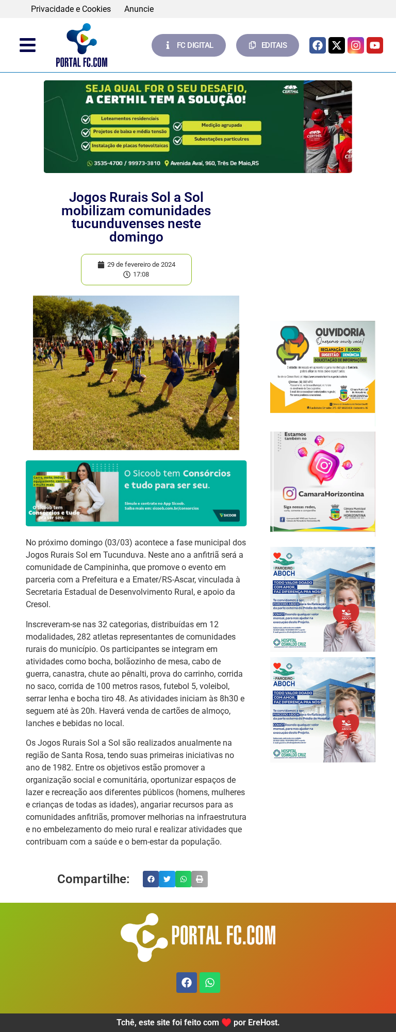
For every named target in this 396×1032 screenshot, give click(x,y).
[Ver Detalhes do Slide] (198, 126)
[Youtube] (375, 45)
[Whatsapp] (210, 982)
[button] (151, 879)
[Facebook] (317, 45)
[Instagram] (356, 45)
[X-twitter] (336, 45)
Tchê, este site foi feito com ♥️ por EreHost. (198, 1022)
